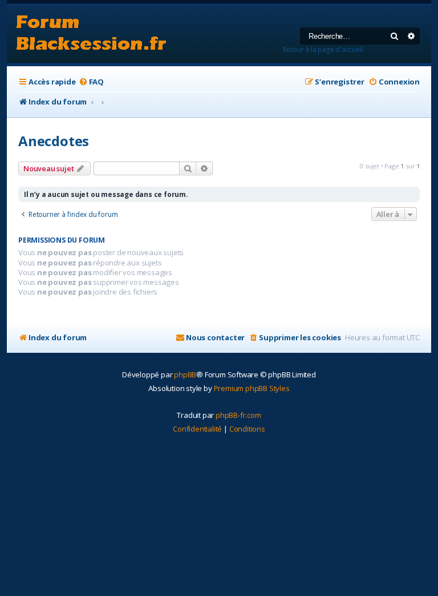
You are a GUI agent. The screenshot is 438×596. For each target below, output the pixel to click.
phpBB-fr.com (238, 415)
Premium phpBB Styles (252, 388)
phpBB (185, 374)
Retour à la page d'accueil (323, 49)
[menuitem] (91, 82)
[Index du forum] (91, 34)
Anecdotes (53, 140)
